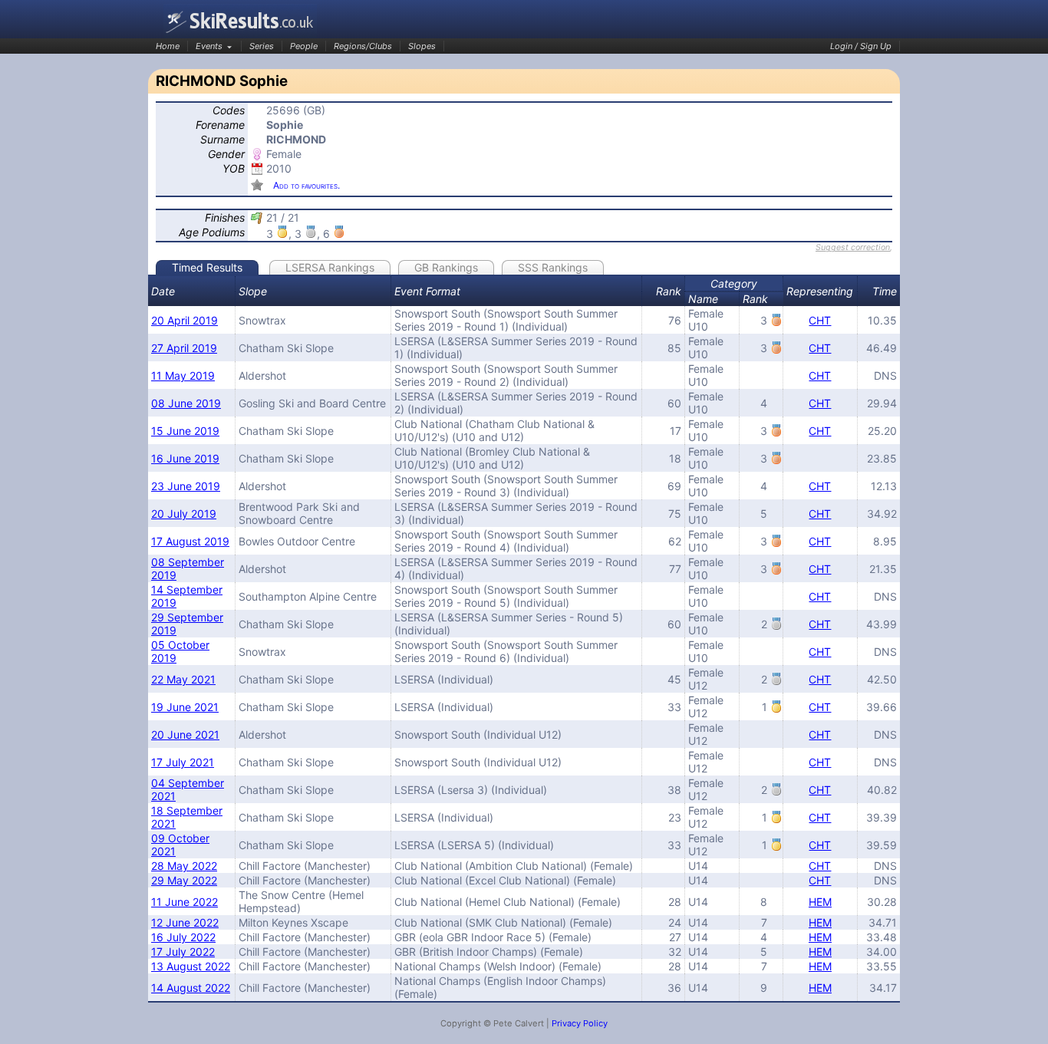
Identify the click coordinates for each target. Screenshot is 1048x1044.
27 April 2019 (184, 347)
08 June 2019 (186, 403)
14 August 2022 (190, 987)
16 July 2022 (183, 937)
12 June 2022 (185, 922)
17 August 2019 (190, 541)
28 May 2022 (184, 865)
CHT (820, 320)
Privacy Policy (580, 1023)
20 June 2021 (185, 734)
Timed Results (207, 267)
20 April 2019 (184, 320)
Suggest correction (853, 247)
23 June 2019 (185, 485)
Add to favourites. (306, 185)
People (304, 46)
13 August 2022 (190, 966)
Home (168, 46)
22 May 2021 (183, 679)
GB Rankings (446, 267)
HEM (820, 901)
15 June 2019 (185, 430)
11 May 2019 (183, 375)
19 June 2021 (185, 706)
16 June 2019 (185, 458)
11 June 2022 (184, 901)
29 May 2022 (184, 880)
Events (209, 46)
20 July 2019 (183, 513)
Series (261, 46)
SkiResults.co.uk (240, 21)
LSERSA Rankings (329, 267)
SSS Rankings (553, 267)
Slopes (422, 46)
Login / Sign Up (860, 46)
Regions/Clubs (363, 46)
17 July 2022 (183, 951)
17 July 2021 (182, 762)
